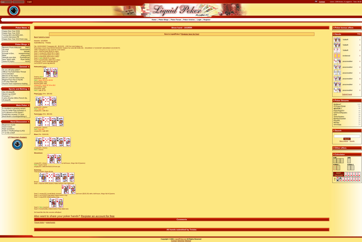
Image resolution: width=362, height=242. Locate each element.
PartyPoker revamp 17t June (13, 114)
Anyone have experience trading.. (15, 84)
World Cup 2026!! (9, 94)
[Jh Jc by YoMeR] (338, 39)
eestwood (346, 56)
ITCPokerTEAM (339, 106)
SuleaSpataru (339, 117)
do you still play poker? (11, 70)
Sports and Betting (18, 89)
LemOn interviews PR (10, 37)
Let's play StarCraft (9, 82)
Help (359, 34)
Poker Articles (189, 20)
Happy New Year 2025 (11, 33)
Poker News (21, 28)
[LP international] (316, 2)
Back (36, 37)
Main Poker (21, 105)
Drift (335, 115)
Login (199, 20)
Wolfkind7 (337, 104)
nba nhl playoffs (8, 92)
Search (338, 130)
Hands (338, 34)
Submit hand (347, 94)
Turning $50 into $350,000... (13, 35)
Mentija (336, 123)
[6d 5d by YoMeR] (338, 50)
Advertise (181, 241)
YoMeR (345, 40)
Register (206, 20)
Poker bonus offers (344, 28)
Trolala (193, 229)
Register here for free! (190, 34)
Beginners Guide (8, 125)
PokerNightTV (339, 111)
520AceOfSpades (340, 113)
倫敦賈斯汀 (338, 108)
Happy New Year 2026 (11, 31)
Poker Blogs (164, 20)
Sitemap (188, 241)
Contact (322, 2)
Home (154, 20)
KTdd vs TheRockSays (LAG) (13, 131)
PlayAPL (337, 121)
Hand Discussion (18, 122)
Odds (44, 66)
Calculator (340, 154)
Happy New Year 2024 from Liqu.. (15, 39)
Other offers (340, 148)
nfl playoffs (6, 100)
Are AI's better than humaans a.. (14, 110)
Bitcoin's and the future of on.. (13, 78)
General (23, 66)
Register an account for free (98, 216)
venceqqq (337, 125)
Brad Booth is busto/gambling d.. (14, 116)
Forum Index (39, 223)
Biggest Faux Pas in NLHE (12, 80)
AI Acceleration (8, 74)
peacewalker (348, 61)
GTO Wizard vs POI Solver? (12, 112)
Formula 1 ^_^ (7, 96)
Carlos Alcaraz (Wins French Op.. (15, 98)
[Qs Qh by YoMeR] (338, 45)
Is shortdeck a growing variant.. (14, 108)
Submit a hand (43, 37)
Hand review (7, 127)
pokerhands (50, 223)
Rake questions (8, 129)
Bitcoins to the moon (10, 76)
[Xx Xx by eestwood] (338, 55)
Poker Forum (176, 20)
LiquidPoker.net (180, 239)
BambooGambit (340, 119)
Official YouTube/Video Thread (14, 72)
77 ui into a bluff (8, 133)
